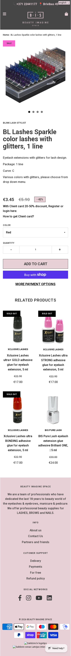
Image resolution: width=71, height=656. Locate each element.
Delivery (35, 561)
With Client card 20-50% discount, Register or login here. (33, 208)
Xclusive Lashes (18, 349)
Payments (35, 566)
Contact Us (35, 536)
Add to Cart (35, 264)
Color (7, 225)
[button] (64, 3)
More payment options (35, 284)
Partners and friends (35, 542)
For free (35, 572)
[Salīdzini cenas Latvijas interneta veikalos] (35, 647)
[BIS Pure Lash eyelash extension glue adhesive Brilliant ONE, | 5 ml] (53, 410)
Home (6, 35)
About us (36, 530)
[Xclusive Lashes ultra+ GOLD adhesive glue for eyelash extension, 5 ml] (18, 329)
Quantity (8, 243)
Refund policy (35, 578)
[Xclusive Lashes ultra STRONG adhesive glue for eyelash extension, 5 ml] (53, 329)
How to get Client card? (18, 216)
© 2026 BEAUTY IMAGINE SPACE (35, 619)
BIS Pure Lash (53, 430)
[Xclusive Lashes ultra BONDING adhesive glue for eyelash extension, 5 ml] (18, 410)
